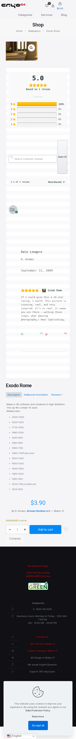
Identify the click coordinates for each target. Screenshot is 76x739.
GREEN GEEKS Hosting (38, 576)
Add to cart (45, 529)
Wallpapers (34, 30)
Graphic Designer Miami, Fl (42, 650)
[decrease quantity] (10, 529)
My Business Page (38, 566)
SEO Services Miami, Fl (42, 643)
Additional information (36, 394)
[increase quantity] (25, 529)
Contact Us (42, 636)
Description (14, 394)
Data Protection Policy (38, 710)
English (16, 735)
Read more (38, 716)
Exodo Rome (55, 290)
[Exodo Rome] (44, 290)
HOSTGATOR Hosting (38, 572)
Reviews (56, 394)
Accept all (38, 725)
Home (19, 30)
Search (62, 156)
